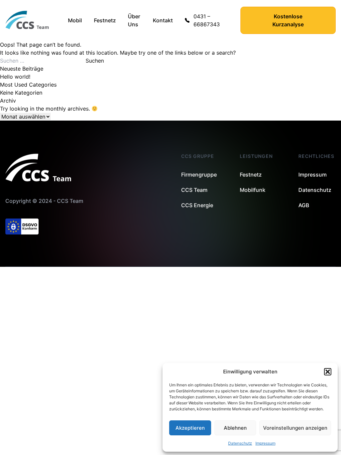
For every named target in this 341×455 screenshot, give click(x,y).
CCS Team (194, 190)
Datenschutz (240, 443)
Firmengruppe (199, 174)
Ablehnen (235, 428)
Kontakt (163, 20)
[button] (327, 371)
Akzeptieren (190, 428)
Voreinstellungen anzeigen (295, 428)
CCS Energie (197, 205)
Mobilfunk (252, 190)
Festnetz (105, 20)
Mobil (75, 20)
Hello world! (15, 76)
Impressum (265, 443)
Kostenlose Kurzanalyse (288, 20)
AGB (303, 205)
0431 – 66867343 (206, 20)
